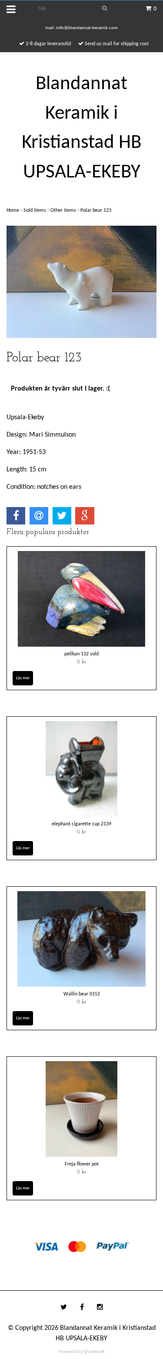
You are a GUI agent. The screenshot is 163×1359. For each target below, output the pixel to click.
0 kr (81, 661)
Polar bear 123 (96, 210)
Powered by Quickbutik (82, 1351)
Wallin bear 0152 (81, 994)
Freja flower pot (82, 1164)
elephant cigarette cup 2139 (81, 824)
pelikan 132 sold (81, 654)
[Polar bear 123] (81, 282)
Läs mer (23, 678)
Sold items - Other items (51, 210)
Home (15, 210)
